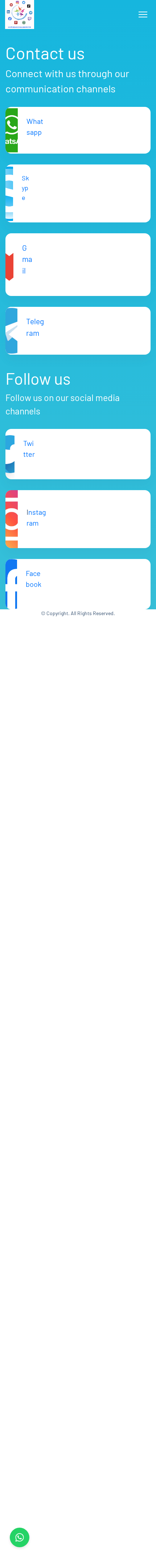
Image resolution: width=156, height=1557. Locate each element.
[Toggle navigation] (143, 14)
